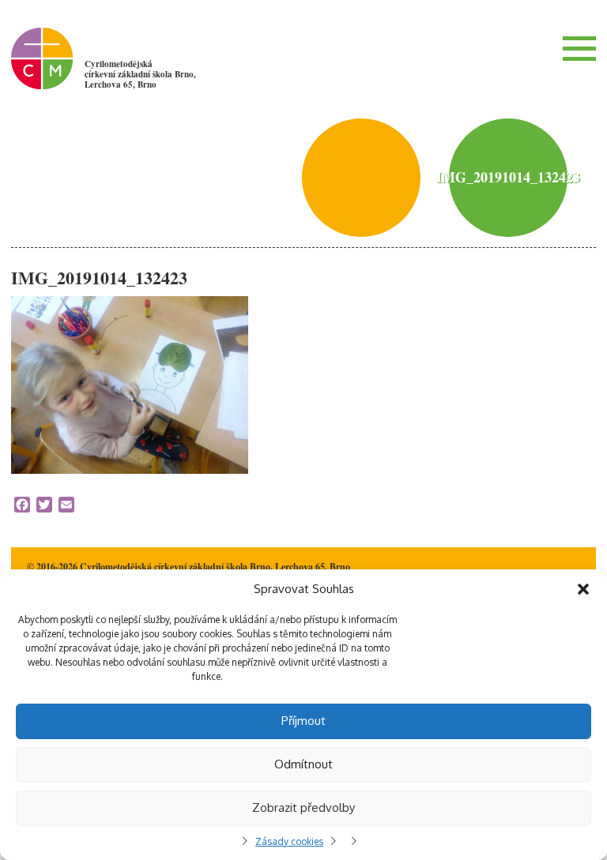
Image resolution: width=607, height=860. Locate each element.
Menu (579, 48)
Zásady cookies (289, 841)
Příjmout (303, 720)
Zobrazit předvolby (303, 807)
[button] (583, 589)
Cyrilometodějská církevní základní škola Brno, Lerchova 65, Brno (140, 74)
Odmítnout (303, 764)
